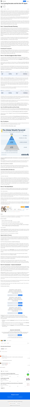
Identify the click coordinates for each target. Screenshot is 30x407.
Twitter (28, 325)
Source (2, 214)
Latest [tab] (3, 371)
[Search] (28, 371)
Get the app (18, 403)
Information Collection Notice (14, 337)
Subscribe (24, 1)
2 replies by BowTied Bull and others (7, 360)
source (24, 58)
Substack (11, 405)
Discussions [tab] (6, 371)
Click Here (27, 322)
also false (20, 59)
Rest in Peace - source (12, 125)
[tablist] (4, 349)
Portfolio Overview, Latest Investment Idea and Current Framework (10, 374)
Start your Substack (13, 403)
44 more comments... (2, 367)
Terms (17, 401)
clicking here (12, 320)
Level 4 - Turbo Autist (3, 379)
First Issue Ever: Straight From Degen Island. (8, 373)
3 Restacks (10, 340)
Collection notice (20, 401)
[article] (15, 375)
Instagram (12, 325)
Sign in (28, 1)
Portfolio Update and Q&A (5, 378)
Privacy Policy (20, 337)
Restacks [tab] (6, 348)
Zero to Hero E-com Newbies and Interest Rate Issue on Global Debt (12, 383)
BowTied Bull (4, 6)
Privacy (14, 401)
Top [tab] (1, 371)
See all (2, 388)
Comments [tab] (2, 348)
